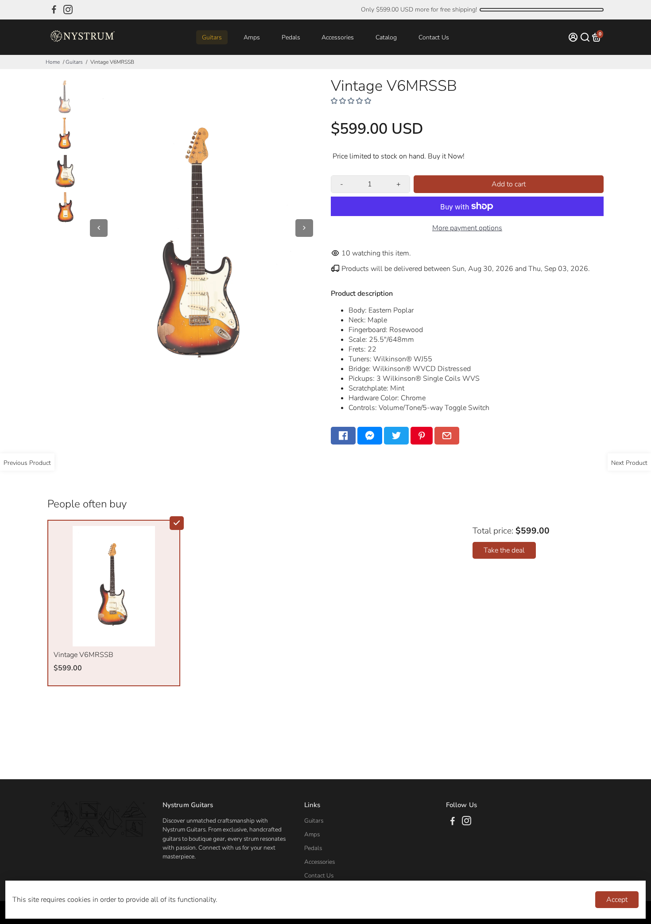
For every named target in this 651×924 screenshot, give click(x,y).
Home (53, 62)
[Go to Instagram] (68, 9)
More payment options (467, 228)
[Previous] (99, 228)
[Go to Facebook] (54, 9)
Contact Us (433, 37)
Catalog (386, 37)
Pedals (291, 37)
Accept (617, 900)
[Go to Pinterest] (422, 436)
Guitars (212, 37)
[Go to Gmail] (446, 436)
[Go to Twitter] (396, 436)
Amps (252, 37)
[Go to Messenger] (369, 436)
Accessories (338, 37)
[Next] (304, 228)
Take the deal (504, 550)
